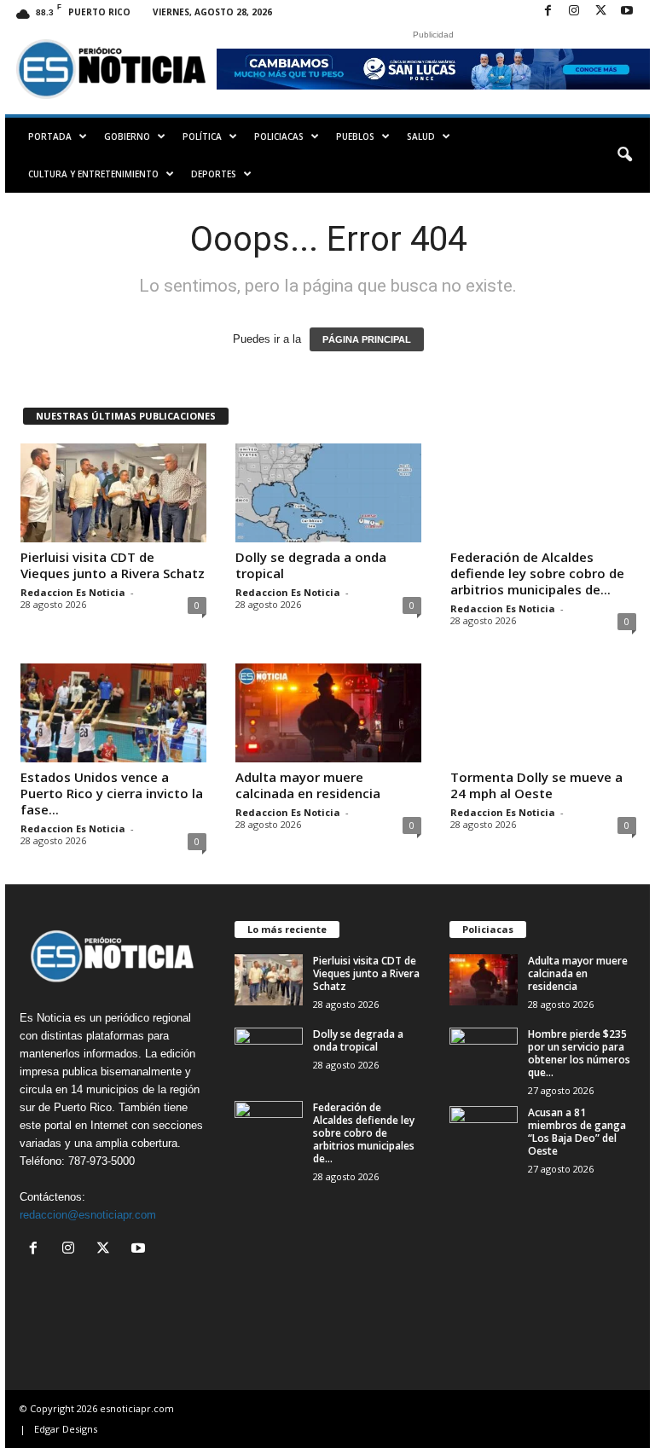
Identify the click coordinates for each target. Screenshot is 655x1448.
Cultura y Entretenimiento (93, 174)
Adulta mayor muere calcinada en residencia (307, 785)
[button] (624, 155)
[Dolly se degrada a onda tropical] (328, 492)
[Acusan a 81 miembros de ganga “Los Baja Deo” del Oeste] (483, 1131)
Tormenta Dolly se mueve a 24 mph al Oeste (536, 785)
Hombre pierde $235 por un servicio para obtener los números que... (579, 1053)
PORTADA (50, 136)
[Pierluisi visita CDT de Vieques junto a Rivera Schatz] (113, 492)
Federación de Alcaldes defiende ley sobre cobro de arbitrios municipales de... (537, 573)
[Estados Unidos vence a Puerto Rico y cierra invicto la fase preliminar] (113, 712)
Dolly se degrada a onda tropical (310, 565)
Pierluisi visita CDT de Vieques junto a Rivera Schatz (112, 565)
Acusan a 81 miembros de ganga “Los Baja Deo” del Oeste (577, 1131)
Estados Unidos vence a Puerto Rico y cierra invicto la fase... (111, 793)
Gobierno (127, 136)
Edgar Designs (65, 1428)
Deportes (213, 174)
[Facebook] (547, 11)
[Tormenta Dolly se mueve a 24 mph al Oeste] (543, 712)
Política (202, 136)
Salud (421, 136)
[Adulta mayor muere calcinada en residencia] (328, 712)
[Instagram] (574, 11)
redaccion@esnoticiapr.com (88, 1214)
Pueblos (355, 136)
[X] (600, 11)
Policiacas (279, 136)
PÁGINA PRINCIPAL (366, 339)
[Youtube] (627, 11)
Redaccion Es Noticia (72, 592)
